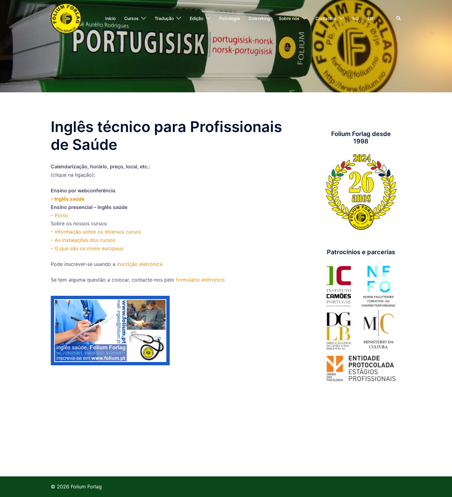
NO (355, 18)
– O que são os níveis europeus (87, 248)
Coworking (259, 18)
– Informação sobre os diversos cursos (96, 232)
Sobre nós (289, 18)
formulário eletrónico (200, 280)
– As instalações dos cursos (83, 240)
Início (110, 18)
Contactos (325, 18)
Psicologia (229, 18)
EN (370, 18)
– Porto (59, 215)
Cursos (131, 18)
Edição (196, 18)
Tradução (164, 18)
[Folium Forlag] (66, 18)
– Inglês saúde (67, 199)
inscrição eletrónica (139, 264)
